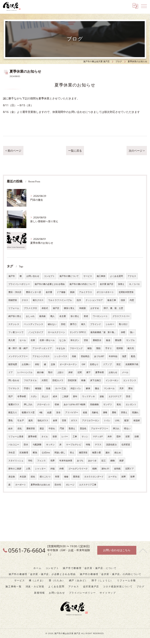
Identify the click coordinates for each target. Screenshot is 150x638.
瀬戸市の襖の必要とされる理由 (50, 284)
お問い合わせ (32, 276)
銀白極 (40, 372)
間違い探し (59, 452)
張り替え (75, 316)
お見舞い (26, 364)
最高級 (42, 316)
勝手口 (73, 324)
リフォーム (13, 308)
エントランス (129, 380)
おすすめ (94, 308)
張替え (121, 284)
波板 (102, 396)
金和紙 (117, 468)
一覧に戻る (75, 150)
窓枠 (118, 436)
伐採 (123, 300)
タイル (44, 436)
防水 (26, 444)
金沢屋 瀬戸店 (106, 284)
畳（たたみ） (57, 580)
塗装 (86, 340)
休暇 (123, 332)
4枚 (41, 412)
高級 (74, 356)
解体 (88, 388)
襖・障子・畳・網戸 (18, 348)
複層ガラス (13, 404)
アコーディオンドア (42, 348)
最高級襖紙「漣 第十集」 (103, 332)
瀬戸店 (56, 308)
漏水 (107, 452)
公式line (46, 452)
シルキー (110, 324)
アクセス (132, 276)
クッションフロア (94, 300)
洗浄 (79, 300)
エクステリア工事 (87, 484)
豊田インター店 (33, 292)
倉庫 (55, 420)
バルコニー (13, 444)
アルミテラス (85, 292)
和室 (57, 476)
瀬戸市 (11, 276)
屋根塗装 (30, 428)
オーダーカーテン (68, 364)
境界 (52, 460)
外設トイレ (76, 388)
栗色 (10, 420)
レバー (65, 436)
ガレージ (70, 484)
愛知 (130, 388)
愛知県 (118, 340)
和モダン (75, 340)
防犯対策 (72, 380)
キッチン (50, 444)
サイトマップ (108, 592)
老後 (85, 412)
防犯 (63, 324)
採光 (33, 476)
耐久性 (131, 348)
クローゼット (43, 404)
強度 (124, 356)
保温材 (136, 420)
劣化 (19, 428)
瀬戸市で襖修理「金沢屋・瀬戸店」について (89, 568)
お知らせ (113, 372)
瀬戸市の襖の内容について (82, 284)
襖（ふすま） (37, 580)
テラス (98, 444)
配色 (133, 356)
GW (83, 364)
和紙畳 (82, 308)
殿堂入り (12, 412)
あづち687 (99, 356)
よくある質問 (116, 276)
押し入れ (28, 404)
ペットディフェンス (33, 324)
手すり (108, 348)
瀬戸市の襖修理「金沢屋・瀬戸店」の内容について (110, 574)
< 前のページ (13, 150)
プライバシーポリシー (19, 284)
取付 (50, 372)
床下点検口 (95, 380)
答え (72, 452)
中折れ (52, 428)
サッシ (85, 436)
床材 (70, 372)
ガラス (74, 420)
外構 (61, 468)
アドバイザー (71, 412)
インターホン (112, 380)
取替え (72, 428)
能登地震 (12, 364)
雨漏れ (135, 412)
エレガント (131, 404)
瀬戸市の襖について (69, 276)
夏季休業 (99, 372)
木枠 (109, 436)
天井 (121, 388)
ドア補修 (61, 292)
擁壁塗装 (83, 452)
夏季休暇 (32, 436)
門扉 (62, 428)
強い (132, 332)
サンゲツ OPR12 (78, 332)
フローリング (76, 348)
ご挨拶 (65, 396)
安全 (58, 412)
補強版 (38, 388)
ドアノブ (107, 364)
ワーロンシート (100, 316)
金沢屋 (49, 292)
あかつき (92, 460)
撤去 (97, 388)
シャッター (40, 468)
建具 (31, 420)
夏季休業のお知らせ (40, 484)
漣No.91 (105, 468)
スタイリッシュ (15, 460)
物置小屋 (96, 452)
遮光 (119, 404)
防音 (128, 396)
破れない (52, 324)
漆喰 (105, 412)
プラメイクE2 (30, 308)
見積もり (94, 364)
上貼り (60, 372)
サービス (87, 276)
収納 (57, 404)
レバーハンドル (24, 372)
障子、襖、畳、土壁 (113, 308)
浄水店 (11, 452)
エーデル (112, 476)
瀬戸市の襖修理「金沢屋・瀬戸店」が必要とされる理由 (42, 574)
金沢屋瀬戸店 (91, 586)
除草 (132, 476)
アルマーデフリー (99, 428)
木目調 (23, 476)
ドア (10, 372)
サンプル (130, 340)
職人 (52, 316)
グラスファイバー (121, 316)
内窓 (132, 300)
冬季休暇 (21, 396)
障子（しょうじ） (102, 580)
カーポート (20, 484)
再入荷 (11, 340)
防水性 (58, 484)
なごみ (62, 340)
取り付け (123, 324)
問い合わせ (13, 380)
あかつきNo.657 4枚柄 (74, 404)
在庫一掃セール (47, 340)
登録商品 (85, 356)
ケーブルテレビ (73, 444)
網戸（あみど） (78, 580)
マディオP (98, 436)
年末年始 (113, 356)
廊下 (88, 372)
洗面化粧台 (111, 444)
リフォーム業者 (15, 436)
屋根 (114, 412)
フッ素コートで (15, 332)
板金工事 (111, 300)
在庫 (33, 340)
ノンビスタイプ (35, 332)
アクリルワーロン (90, 420)
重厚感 (76, 476)
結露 (49, 412)
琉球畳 (119, 348)
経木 (55, 396)
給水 (10, 428)
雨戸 (10, 396)
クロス (25, 300)
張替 (55, 436)
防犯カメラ (58, 380)
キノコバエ (134, 284)
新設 (42, 428)
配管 (126, 420)
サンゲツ (107, 404)
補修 (66, 476)
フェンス (41, 460)
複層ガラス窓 (28, 412)
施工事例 (101, 276)
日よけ (45, 396)
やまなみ (60, 348)
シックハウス (60, 356)
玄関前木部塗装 (126, 292)
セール (23, 340)
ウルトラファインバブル (60, 300)
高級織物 (94, 404)
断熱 (35, 452)
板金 (108, 340)
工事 (75, 436)
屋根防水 (97, 340)
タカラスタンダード (94, 476)
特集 (88, 444)
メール (125, 372)
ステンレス (13, 324)
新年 (75, 396)
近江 (103, 460)
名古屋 (62, 316)
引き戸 (20, 420)
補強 (89, 348)
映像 (83, 380)
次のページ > (137, 150)
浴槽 (136, 436)
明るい (127, 428)
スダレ (34, 396)
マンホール (109, 388)
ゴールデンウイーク (78, 468)
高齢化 (95, 412)
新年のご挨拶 (14, 468)
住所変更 (125, 444)
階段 (98, 348)
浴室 (127, 436)
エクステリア (115, 396)
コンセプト (49, 276)
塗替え (124, 412)
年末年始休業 (65, 460)
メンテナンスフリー (18, 356)
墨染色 (83, 428)
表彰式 (45, 308)
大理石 (44, 380)
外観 (52, 468)
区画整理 (24, 452)
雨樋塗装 (12, 300)
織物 (112, 460)
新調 (72, 292)
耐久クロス (38, 300)
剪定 (118, 364)
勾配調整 (37, 444)
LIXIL (117, 420)
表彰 (37, 364)
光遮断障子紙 (131, 364)
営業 (64, 420)
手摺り (27, 388)
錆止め (117, 452)
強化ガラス (43, 420)
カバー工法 (60, 388)
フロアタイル (30, 380)
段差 (48, 388)
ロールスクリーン (56, 332)
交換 (53, 364)
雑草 (123, 476)
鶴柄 (94, 468)
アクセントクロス (41, 356)
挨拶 (121, 460)
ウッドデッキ (88, 396)
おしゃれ (30, 316)
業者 (86, 316)
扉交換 (11, 476)
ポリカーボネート (105, 292)
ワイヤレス (13, 388)
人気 (28, 468)
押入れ (116, 428)
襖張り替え (69, 308)
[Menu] (144, 6)
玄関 (79, 372)
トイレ (107, 420)
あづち (80, 460)
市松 (30, 460)
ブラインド (95, 324)
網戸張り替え (14, 316)
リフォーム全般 (126, 580)
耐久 (83, 324)
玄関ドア (129, 468)
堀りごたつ (45, 476)
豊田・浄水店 (14, 292)
